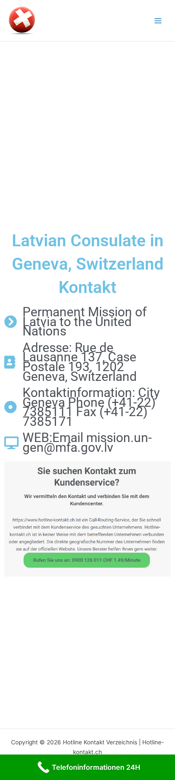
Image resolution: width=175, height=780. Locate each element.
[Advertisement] (87, 133)
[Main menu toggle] (158, 20)
